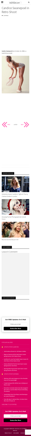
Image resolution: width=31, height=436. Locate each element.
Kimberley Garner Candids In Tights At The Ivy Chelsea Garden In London (15, 195)
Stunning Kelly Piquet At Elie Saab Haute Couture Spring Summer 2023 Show (15, 369)
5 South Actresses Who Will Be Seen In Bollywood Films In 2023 (16, 384)
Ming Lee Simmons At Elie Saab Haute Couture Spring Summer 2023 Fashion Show (15, 355)
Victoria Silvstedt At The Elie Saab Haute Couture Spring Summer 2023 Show (15, 364)
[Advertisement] (15, 34)
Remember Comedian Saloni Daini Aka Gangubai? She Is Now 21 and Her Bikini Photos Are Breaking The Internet (16, 389)
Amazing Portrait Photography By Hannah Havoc (14, 218)
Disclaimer (16, 433)
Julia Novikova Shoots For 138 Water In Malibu (15, 351)
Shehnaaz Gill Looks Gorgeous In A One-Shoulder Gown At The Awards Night (16, 379)
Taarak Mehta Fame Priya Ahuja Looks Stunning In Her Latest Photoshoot (15, 395)
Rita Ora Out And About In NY (10, 240)
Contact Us (23, 433)
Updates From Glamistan (11, 347)
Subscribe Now (15, 328)
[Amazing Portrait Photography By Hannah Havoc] (15, 207)
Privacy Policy (8, 433)
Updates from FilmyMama (11, 374)
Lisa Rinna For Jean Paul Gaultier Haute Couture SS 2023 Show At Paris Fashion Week (16, 360)
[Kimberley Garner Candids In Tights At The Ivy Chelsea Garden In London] (15, 184)
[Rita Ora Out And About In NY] (15, 229)
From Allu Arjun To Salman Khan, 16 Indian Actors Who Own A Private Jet (15, 400)
